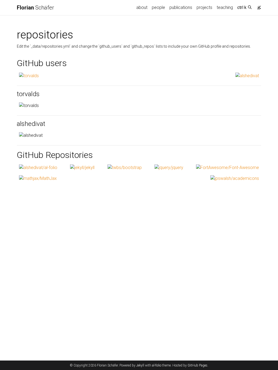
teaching (225, 7)
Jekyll (140, 365)
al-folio (156, 365)
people (158, 7)
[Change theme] (257, 6)
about (141, 7)
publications (180, 7)
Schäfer (35, 7)
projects (204, 7)
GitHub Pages (197, 365)
